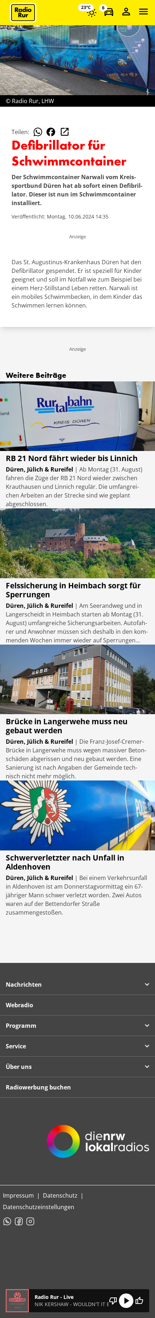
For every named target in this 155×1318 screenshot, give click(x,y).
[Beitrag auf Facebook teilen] (50, 132)
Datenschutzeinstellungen (38, 1207)
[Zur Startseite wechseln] (23, 13)
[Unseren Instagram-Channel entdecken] (30, 1221)
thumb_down (113, 1300)
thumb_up (139, 1300)
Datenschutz (60, 1195)
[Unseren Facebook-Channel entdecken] (18, 1221)
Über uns (19, 1067)
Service (16, 1046)
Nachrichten (24, 984)
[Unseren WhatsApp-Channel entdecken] (7, 1221)
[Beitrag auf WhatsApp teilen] (38, 132)
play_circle (126, 1300)
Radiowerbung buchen (38, 1087)
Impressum (18, 1195)
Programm (21, 1026)
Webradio (19, 1005)
